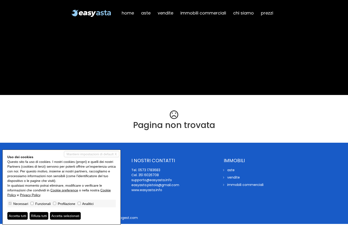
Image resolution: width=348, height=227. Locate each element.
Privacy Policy (30, 195)
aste (146, 13)
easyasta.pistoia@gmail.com (155, 185)
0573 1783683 (149, 170)
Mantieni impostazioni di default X (92, 154)
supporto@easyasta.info (151, 180)
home (128, 13)
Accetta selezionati (65, 216)
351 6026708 (148, 175)
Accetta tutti (17, 216)
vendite (165, 13)
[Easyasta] (91, 13)
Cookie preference (64, 190)
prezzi (267, 13)
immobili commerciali (203, 13)
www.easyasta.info (146, 190)
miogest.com (127, 217)
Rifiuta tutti (39, 216)
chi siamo (243, 13)
